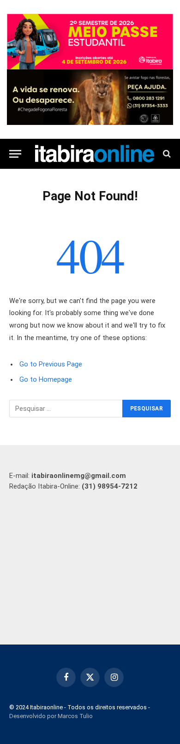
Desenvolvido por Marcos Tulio (51, 716)
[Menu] (15, 153)
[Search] (166, 153)
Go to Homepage (45, 380)
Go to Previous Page (50, 364)
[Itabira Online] (94, 153)
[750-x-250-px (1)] (90, 41)
